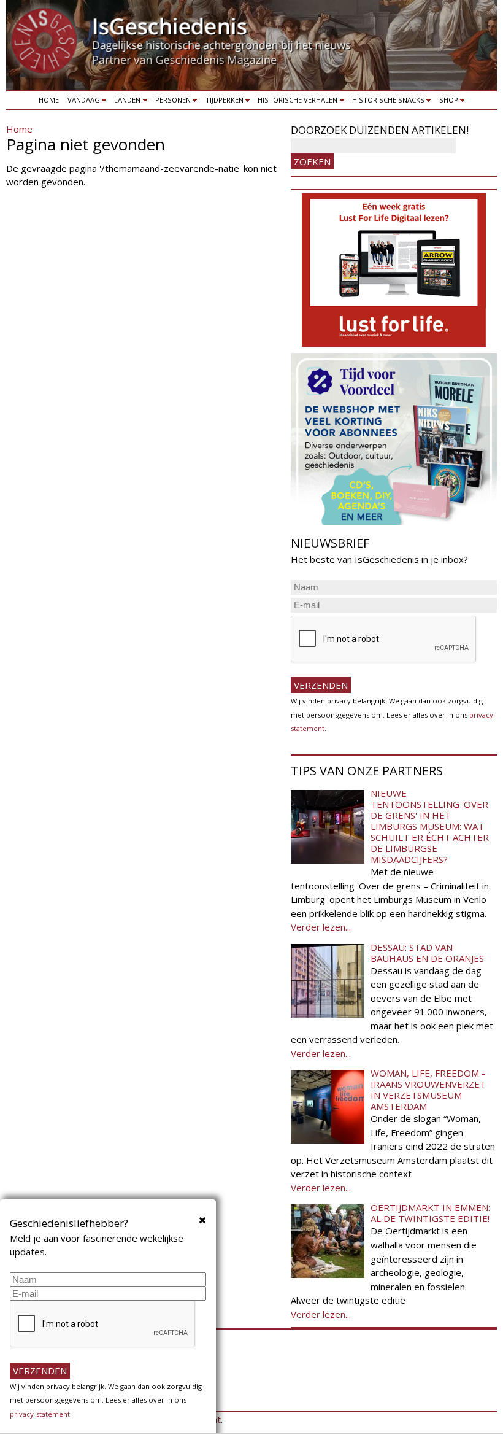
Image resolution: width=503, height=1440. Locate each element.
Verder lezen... (321, 927)
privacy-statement (40, 1414)
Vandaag (81, 102)
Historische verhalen (296, 102)
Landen (125, 102)
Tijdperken (222, 102)
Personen (171, 102)
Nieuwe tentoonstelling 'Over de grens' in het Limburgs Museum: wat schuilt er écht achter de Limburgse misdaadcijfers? (430, 826)
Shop (446, 102)
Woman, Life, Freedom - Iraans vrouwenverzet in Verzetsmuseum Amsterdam (428, 1089)
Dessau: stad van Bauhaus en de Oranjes (427, 952)
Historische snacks (386, 102)
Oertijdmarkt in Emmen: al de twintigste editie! (430, 1213)
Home (49, 99)
